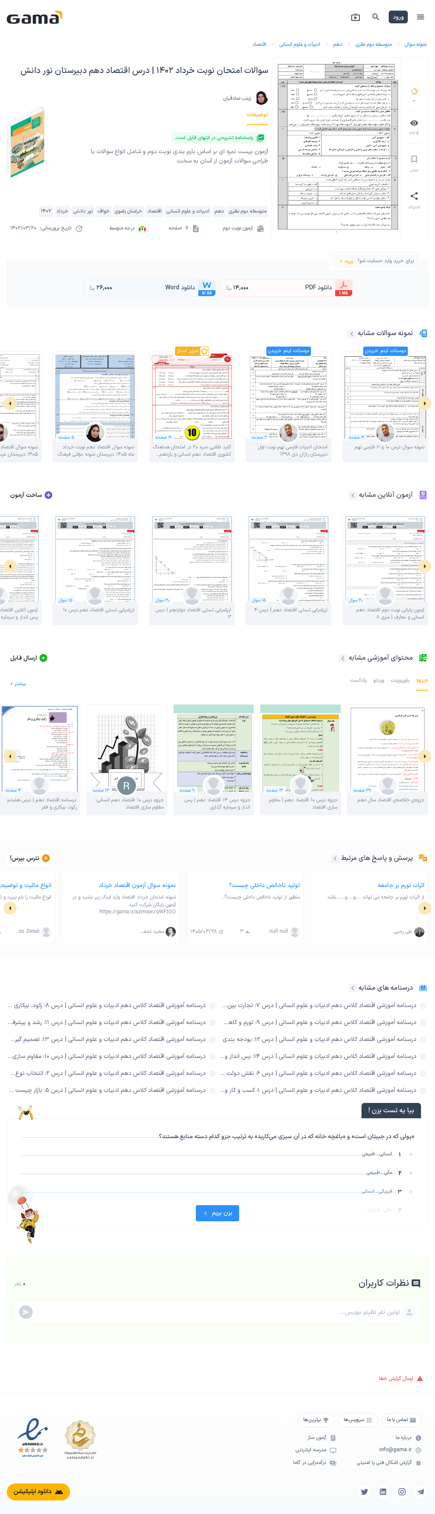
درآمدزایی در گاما (309, 1462)
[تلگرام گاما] (420, 1492)
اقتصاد (259, 44)
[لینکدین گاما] (383, 1492)
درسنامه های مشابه (386, 988)
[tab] (257, 115)
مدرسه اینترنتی (311, 1450)
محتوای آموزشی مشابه (381, 658)
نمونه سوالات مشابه (385, 333)
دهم (337, 44)
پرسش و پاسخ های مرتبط (377, 858)
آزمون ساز (317, 1437)
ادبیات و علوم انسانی (299, 44)
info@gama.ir (395, 1450)
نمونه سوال (415, 44)
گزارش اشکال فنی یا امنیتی (384, 1462)
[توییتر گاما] (364, 1492)
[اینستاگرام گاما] (402, 1492)
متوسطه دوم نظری (373, 44)
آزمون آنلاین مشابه (386, 495)
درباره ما (403, 1437)
